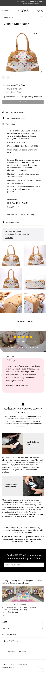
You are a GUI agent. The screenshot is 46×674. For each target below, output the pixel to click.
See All (30, 321)
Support (6, 628)
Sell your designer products (14, 652)
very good (20, 85)
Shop (4, 622)
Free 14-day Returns (14, 112)
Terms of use (22, 664)
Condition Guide (12, 222)
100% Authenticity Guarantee (17, 118)
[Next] (8, 77)
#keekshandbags (10, 634)
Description (10, 124)
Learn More (9, 238)
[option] (23, 3)
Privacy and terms (10, 641)
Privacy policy (8, 664)
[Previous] (3, 77)
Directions (6, 616)
